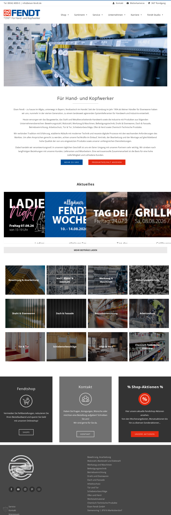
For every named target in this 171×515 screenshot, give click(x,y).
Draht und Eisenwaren (98, 476)
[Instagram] (25, 489)
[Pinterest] (32, 489)
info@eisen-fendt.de (32, 3)
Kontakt (12, 510)
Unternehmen (115, 14)
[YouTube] (18, 489)
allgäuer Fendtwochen (85, 212)
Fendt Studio (153, 14)
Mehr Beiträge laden (85, 250)
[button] (5, 509)
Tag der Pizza (126, 212)
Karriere (135, 14)
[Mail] (39, 489)
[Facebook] (11, 489)
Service (96, 14)
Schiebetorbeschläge (97, 491)
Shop (63, 14)
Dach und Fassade (96, 480)
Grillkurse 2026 (168, 212)
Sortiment (79, 14)
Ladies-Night (44, 212)
